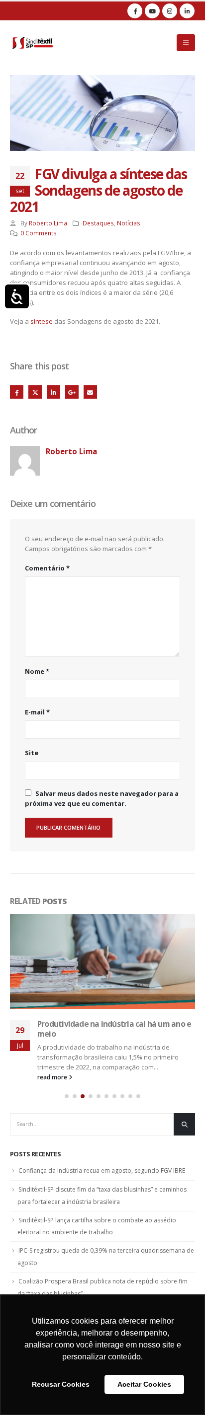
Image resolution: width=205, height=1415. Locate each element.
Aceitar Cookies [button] (144, 1384)
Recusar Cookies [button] (61, 1384)
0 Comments (38, 233)
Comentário (47, 568)
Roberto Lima (48, 223)
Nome (37, 671)
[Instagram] (169, 10)
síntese (41, 321)
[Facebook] (134, 10)
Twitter (35, 392)
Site (31, 752)
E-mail (37, 712)
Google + (72, 392)
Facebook (16, 392)
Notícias (128, 223)
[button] (67, 1096)
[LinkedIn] (187, 10)
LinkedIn (53, 392)
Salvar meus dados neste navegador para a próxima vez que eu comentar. (102, 798)
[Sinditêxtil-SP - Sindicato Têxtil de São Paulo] (32, 43)
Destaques (98, 223)
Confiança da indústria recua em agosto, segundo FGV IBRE (101, 1170)
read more (53, 1077)
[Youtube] (152, 10)
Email (90, 392)
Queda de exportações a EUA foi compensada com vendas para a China (106, 1028)
